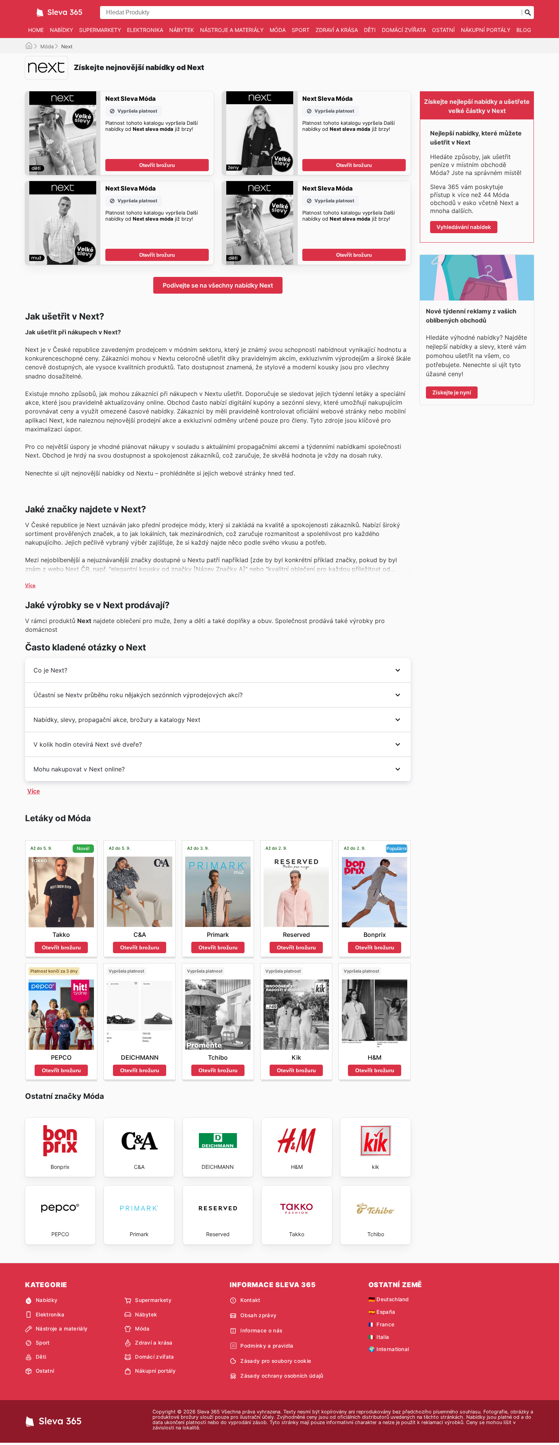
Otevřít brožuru (157, 165)
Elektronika (145, 30)
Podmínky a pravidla (266, 1346)
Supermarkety (100, 30)
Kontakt (250, 1300)
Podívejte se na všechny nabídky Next (218, 285)
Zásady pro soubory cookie (275, 1361)
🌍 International (388, 1349)
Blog (523, 30)
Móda (278, 30)
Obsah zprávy (258, 1315)
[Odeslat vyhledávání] (528, 12)
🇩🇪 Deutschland (388, 1299)
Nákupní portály (485, 30)
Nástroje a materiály (232, 30)
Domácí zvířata (404, 30)
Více (30, 585)
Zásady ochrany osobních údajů (281, 1376)
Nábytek (181, 30)
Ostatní (443, 30)
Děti (370, 30)
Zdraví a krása (337, 30)
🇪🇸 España (381, 1312)
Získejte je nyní (451, 392)
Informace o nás (261, 1330)
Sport (301, 30)
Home (36, 30)
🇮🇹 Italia (378, 1337)
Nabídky (61, 30)
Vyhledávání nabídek (464, 227)
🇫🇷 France (381, 1324)
